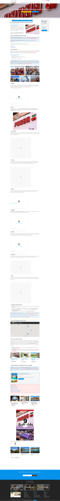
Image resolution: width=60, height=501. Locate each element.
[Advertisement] (25, 463)
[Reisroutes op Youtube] (32, 482)
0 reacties (17, 23)
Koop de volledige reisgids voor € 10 (26, 11)
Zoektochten (25, 493)
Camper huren (27, 20)
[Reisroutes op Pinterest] (47, 0)
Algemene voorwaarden (19, 499)
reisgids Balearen (26, 368)
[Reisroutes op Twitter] (46, 0)
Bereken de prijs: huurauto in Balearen (16, 390)
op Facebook (14, 491)
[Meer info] (44, 2)
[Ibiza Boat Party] (17, 70)
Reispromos (16, 20)
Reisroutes (13, 2)
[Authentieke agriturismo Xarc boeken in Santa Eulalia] (35, 355)
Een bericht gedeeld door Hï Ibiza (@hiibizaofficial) (19, 208)
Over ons (35, 494)
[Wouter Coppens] (15, 443)
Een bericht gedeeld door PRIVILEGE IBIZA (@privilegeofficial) (19, 230)
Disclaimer (25, 499)
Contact (31, 499)
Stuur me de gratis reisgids (35, 11)
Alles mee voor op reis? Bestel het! (16, 391)
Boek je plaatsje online (29, 63)
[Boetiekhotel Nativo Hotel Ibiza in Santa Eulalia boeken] (25, 355)
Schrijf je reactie (17, 457)
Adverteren (12, 0)
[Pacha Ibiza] (25, 120)
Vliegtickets (24, 20)
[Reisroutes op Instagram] (31, 482)
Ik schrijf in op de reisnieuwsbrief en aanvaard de (26, 377)
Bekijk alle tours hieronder (34, 38)
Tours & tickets (20, 20)
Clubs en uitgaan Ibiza (15, 441)
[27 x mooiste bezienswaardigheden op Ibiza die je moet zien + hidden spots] (15, 399)
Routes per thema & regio (46, 496)
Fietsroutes (31, 2)
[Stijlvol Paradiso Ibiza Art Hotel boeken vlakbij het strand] (15, 355)
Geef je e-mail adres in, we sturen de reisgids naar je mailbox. (24, 374)
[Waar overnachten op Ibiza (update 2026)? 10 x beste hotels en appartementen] (25, 399)
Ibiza (20, 26)
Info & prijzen (13, 361)
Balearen (14, 23)
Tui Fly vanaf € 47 (33, 40)
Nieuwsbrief (35, 493)
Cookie (23, 499)
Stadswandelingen (23, 2)
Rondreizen (27, 2)
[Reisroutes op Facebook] (45, 0)
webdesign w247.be (48, 499)
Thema (34, 2)
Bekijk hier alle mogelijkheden (30, 37)
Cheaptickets (12, 41)
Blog (42, 2)
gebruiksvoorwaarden (32, 377)
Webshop (16, 0)
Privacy (22, 499)
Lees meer (13, 405)
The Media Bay (12, 499)
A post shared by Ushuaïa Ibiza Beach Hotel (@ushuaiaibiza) (17, 105)
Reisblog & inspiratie (26, 496)
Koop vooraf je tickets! (26, 494)
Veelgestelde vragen (26, 495)
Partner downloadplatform (37, 496)
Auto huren (31, 20)
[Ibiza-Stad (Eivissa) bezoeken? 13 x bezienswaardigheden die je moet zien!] (35, 399)
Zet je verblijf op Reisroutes (37, 495)
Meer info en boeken (17, 348)
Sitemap (29, 499)
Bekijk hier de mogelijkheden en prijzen (31, 52)
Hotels (13, 20)
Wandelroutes (45, 495)
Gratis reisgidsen (38, 2)
